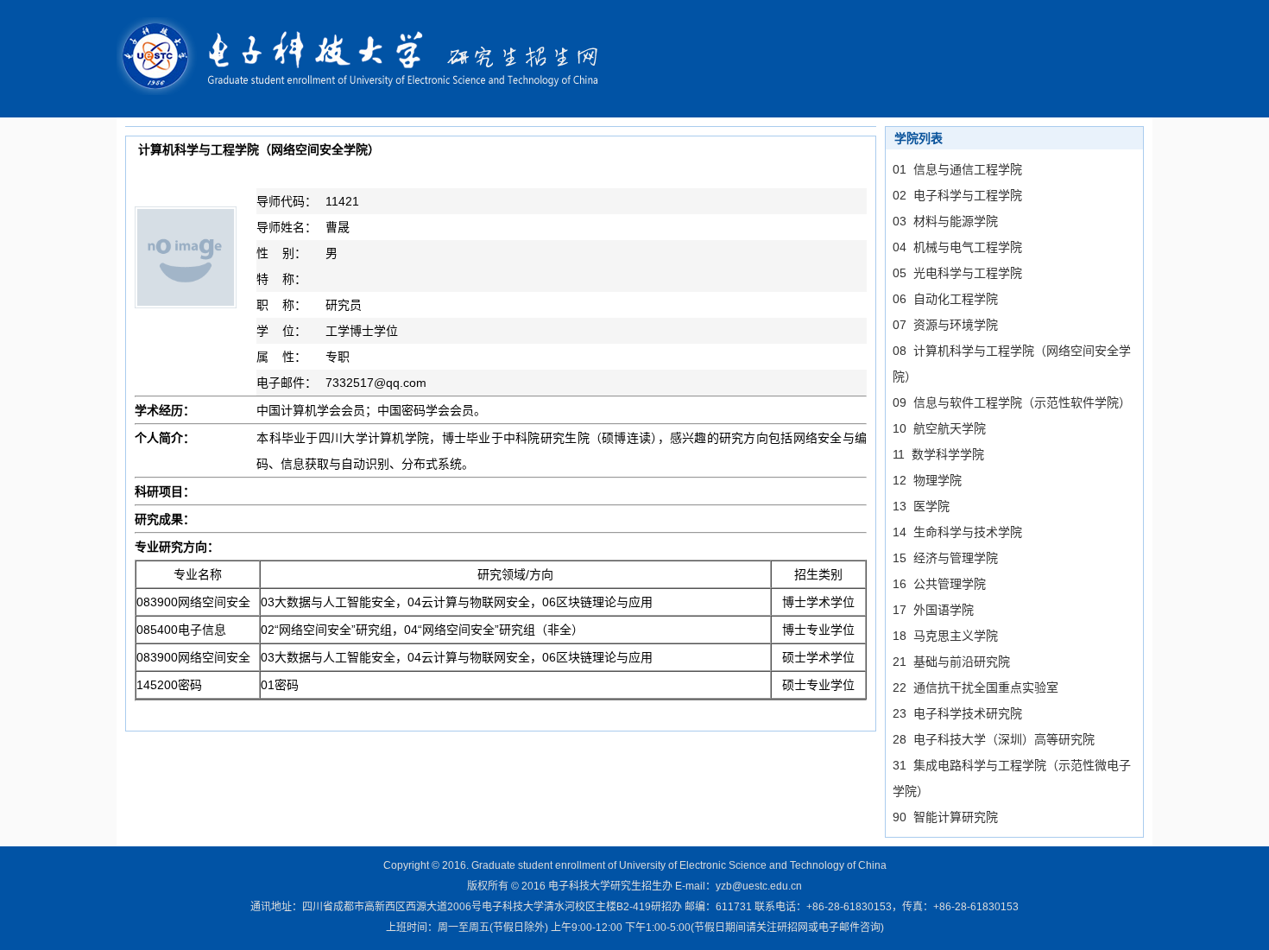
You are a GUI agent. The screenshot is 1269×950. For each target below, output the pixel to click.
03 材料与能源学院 (945, 221)
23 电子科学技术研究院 (957, 713)
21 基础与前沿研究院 (951, 661)
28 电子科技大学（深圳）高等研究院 (994, 739)
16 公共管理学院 (939, 584)
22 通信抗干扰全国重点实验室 (975, 687)
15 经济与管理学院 (945, 558)
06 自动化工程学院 (945, 299)
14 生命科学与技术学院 (957, 532)
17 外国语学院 (933, 610)
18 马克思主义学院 (945, 636)
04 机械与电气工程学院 (957, 247)
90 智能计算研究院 (945, 817)
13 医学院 (921, 506)
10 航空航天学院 (939, 428)
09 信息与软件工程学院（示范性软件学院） (1012, 402)
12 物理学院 (927, 480)
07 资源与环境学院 (945, 325)
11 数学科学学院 (938, 454)
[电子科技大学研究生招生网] (369, 57)
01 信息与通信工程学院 (957, 169)
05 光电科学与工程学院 (957, 273)
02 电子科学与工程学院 (957, 195)
